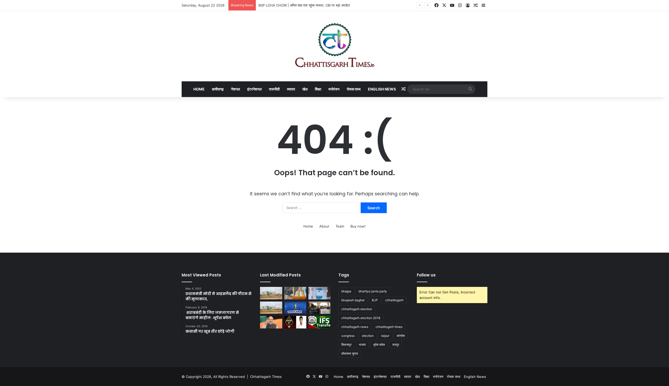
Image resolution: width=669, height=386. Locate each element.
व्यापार (291, 89)
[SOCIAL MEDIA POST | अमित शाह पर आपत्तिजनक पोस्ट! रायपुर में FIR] (271, 322)
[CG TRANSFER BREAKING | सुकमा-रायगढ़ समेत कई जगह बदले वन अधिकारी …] (319, 322)
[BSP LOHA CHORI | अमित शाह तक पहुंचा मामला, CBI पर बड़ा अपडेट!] (295, 293)
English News (382, 89)
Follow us (426, 275)
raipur (385, 336)
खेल (305, 89)
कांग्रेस (401, 336)
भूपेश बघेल (379, 345)
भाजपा (362, 345)
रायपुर (395, 345)
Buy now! (358, 226)
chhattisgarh (394, 300)
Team (340, 226)
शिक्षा (318, 89)
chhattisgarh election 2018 (360, 318)
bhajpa (346, 291)
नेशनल (235, 89)
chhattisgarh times (389, 327)
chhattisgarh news (354, 327)
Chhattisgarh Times (266, 376)
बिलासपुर (346, 345)
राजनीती (274, 89)
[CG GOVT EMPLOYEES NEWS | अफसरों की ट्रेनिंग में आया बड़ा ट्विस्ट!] (271, 293)
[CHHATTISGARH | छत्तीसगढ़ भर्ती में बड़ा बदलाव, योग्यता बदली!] (295, 308)
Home (199, 89)
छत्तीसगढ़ (218, 89)
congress (348, 336)
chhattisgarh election (356, 309)
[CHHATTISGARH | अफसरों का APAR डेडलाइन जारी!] (271, 308)
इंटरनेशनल (254, 89)
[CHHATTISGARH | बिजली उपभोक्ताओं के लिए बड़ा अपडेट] (319, 293)
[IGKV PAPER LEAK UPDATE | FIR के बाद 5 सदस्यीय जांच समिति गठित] (319, 308)
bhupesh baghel (353, 300)
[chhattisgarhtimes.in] (334, 46)
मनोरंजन (333, 89)
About (324, 226)
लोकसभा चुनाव (349, 353)
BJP (375, 300)
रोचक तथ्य (354, 89)
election (368, 336)
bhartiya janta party (373, 291)
